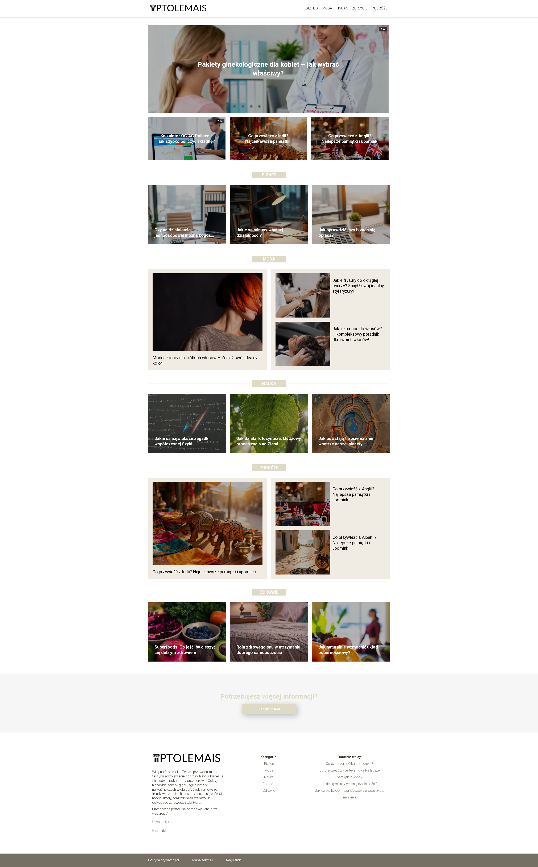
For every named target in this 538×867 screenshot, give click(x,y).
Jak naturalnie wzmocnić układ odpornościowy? (348, 650)
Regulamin (233, 860)
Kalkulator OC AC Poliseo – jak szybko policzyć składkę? (187, 138)
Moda (327, 8)
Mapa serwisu (202, 860)
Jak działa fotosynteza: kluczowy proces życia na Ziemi (268, 441)
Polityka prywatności (163, 860)
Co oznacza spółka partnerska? (349, 764)
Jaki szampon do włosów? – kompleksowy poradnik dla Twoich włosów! (357, 334)
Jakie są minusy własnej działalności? (259, 232)
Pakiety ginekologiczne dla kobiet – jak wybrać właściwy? (268, 69)
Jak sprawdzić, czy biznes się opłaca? (347, 232)
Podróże (380, 8)
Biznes (312, 8)
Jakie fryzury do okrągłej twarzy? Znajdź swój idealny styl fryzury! (358, 286)
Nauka (342, 8)
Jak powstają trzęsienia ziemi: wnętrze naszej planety (347, 441)
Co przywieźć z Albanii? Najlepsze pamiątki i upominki (354, 543)
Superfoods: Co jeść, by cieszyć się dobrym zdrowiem (185, 650)
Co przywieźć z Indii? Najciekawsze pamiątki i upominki (268, 138)
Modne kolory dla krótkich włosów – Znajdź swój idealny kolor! (205, 360)
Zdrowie (360, 8)
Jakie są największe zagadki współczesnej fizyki (182, 441)
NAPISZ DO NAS (269, 709)
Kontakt (159, 830)
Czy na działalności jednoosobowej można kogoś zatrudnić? (182, 232)
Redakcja (160, 821)
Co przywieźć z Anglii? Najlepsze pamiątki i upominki (350, 138)
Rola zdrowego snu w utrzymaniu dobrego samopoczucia (268, 650)
